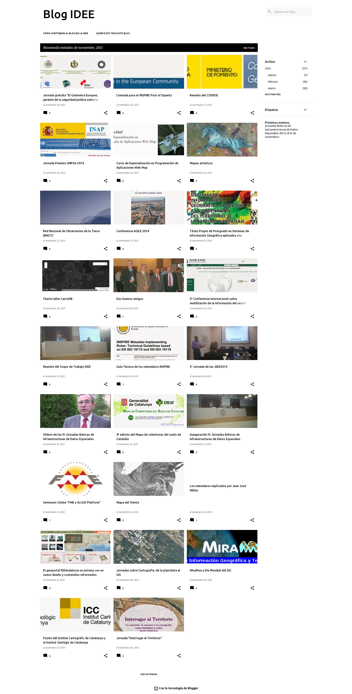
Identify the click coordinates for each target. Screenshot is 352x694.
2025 (268, 68)
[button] (105, 113)
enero (272, 88)
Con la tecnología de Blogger (178, 688)
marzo (272, 75)
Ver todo (249, 48)
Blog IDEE (69, 14)
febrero (273, 81)
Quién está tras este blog (113, 33)
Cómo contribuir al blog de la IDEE (65, 33)
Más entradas (149, 674)
